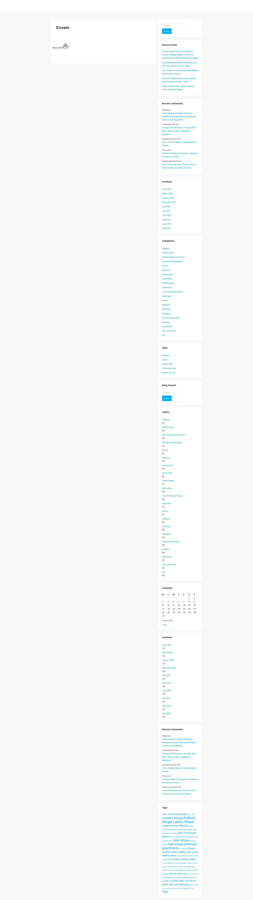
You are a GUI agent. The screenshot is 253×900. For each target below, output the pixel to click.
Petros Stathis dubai (184, 859)
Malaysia (166, 305)
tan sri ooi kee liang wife (181, 888)
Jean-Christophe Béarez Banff (180, 837)
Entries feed (167, 364)
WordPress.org (168, 372)
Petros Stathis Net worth (170, 863)
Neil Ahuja (166, 309)
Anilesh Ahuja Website (175, 825)
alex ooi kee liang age (174, 814)
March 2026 (167, 193)
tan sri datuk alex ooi (176, 880)
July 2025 (166, 206)
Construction (167, 274)
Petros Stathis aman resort (185, 856)
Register (165, 355)
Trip (163, 335)
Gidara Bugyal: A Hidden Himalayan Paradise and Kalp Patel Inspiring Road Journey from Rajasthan (179, 116)
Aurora (165, 266)
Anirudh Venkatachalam (172, 261)
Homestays (167, 287)
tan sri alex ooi (178, 873)
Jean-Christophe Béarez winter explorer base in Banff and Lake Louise (179, 80)
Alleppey (165, 248)
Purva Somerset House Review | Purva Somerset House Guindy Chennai (179, 166)
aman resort (191, 814)
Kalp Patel (166, 296)
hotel (168, 833)
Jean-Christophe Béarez (172, 292)
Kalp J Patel (194, 837)
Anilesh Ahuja (168, 253)
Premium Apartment (170, 318)
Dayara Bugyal (187, 829)
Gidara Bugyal (168, 283)
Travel (191, 888)
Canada (179, 829)
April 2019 (166, 228)
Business (166, 270)
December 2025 (169, 202)
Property (165, 322)
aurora (174, 829)
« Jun (164, 625)
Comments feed (169, 368)
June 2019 (166, 224)
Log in (164, 359)
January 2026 (168, 198)
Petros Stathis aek (180, 852)
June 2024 (166, 215)
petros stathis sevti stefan (182, 866)
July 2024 (166, 211)
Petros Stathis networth (185, 863)
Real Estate (167, 326)
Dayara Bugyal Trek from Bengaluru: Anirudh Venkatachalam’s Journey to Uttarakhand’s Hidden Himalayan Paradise (180, 54)
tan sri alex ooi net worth (180, 877)
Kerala (165, 300)
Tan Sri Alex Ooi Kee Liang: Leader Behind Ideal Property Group (180, 72)
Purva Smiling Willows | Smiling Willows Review (179, 143)
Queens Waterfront (187, 870)
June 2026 (166, 189)
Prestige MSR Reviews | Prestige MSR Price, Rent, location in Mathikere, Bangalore (179, 131)
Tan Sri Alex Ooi (169, 331)
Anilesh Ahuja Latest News (173, 257)
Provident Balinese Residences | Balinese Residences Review (180, 155)
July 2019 (166, 219)
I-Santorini (174, 833)
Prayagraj (166, 313)
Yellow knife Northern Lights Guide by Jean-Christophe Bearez (178, 88)
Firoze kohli (167, 279)
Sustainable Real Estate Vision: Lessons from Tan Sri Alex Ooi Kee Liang (179, 64)
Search (167, 31)
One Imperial (183, 849)
